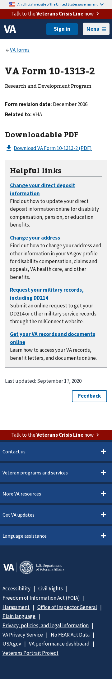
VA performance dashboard (59, 643)
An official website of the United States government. (58, 4)
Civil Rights (50, 588)
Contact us (14, 451)
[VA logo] (10, 29)
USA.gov (11, 643)
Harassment (16, 607)
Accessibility (16, 588)
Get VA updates (18, 515)
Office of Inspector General (67, 607)
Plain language (18, 616)
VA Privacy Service (22, 634)
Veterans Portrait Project (30, 653)
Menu (93, 28)
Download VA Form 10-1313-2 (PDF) (53, 148)
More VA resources (21, 494)
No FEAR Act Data (70, 634)
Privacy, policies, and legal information (45, 625)
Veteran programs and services (35, 473)
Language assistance (24, 536)
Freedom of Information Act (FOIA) (41, 597)
